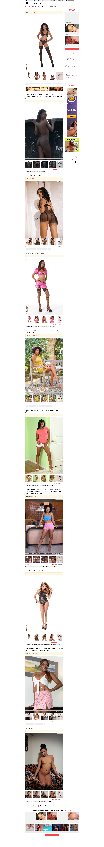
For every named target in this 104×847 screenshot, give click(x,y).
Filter (33, 6)
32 (53, 806)
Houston (66, 69)
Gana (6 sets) (32, 731)
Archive (38, 6)
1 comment (55, 81)
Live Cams (28, 6)
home (32, 83)
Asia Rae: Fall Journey (68, 58)
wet (50, 248)
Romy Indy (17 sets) (33, 12)
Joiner (66, 65)
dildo (29, 83)
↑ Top (78, 841)
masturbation (35, 83)
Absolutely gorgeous (68, 74)
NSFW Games (72, 53)
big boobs (30, 248)
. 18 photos (43, 491)
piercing (42, 83)
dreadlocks (35, 644)
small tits (48, 485)
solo (55, 83)
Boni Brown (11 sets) (33, 653)
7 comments (55, 799)
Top (42, 6)
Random (51, 6)
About (55, 6)
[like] (25, 169)
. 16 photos (43, 96)
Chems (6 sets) (32, 256)
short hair (40, 171)
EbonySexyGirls (35, 3)
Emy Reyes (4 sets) (33, 414)
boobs (33, 248)
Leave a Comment (54, 642)
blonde (28, 644)
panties (39, 83)
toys (27, 84)
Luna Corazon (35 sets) (33, 335)
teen (48, 248)
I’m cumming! (72, 162)
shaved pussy (50, 83)
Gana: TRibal (67, 64)
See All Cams (71, 49)
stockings (61, 83)
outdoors (28, 171)
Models (46, 6)
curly (27, 83)
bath (27, 248)
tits (26, 84)
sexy (47, 83)
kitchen (32, 566)
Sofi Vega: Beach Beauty (69, 77)
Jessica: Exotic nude (68, 73)
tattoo (46, 248)
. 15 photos (37, 10)
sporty (58, 83)
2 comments (56, 324)
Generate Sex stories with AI (71, 52)
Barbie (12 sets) (32, 178)
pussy (45, 83)
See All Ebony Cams (52, 835)
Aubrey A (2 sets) (32, 100)
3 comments (55, 169)
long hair (30, 485)
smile (53, 83)
